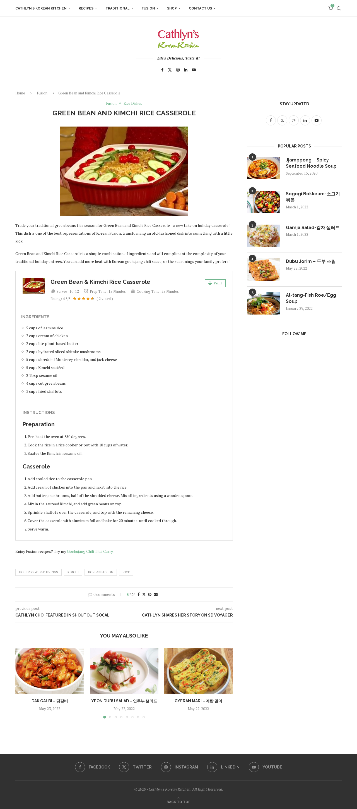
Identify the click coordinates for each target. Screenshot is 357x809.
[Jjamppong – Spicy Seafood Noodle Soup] (263, 168)
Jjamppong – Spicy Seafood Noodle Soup (311, 163)
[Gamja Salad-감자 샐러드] (263, 236)
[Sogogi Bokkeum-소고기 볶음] (263, 202)
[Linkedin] (185, 70)
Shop (172, 8)
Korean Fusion (100, 572)
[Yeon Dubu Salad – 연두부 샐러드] (124, 671)
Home (20, 93)
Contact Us (200, 8)
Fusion (148, 8)
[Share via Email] (156, 594)
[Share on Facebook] (139, 594)
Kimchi (73, 572)
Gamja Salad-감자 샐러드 (313, 227)
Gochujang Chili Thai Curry (89, 551)
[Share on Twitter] (144, 594)
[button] (23, 682)
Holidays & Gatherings (38, 572)
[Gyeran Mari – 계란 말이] (198, 671)
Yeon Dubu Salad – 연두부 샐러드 (124, 701)
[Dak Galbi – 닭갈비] (49, 671)
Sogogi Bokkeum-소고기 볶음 (313, 197)
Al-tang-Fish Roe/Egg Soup (311, 298)
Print (217, 283)
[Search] (339, 8)
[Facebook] (162, 70)
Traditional (117, 8)
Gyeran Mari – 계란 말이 (198, 701)
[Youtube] (194, 70)
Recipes (86, 8)
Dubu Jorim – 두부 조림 (311, 261)
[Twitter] (170, 70)
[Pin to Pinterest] (149, 594)
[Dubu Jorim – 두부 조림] (263, 269)
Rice (126, 572)
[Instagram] (178, 70)
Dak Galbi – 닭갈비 (50, 701)
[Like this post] (132, 594)
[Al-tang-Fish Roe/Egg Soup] (263, 303)
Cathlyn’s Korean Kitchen (41, 8)
